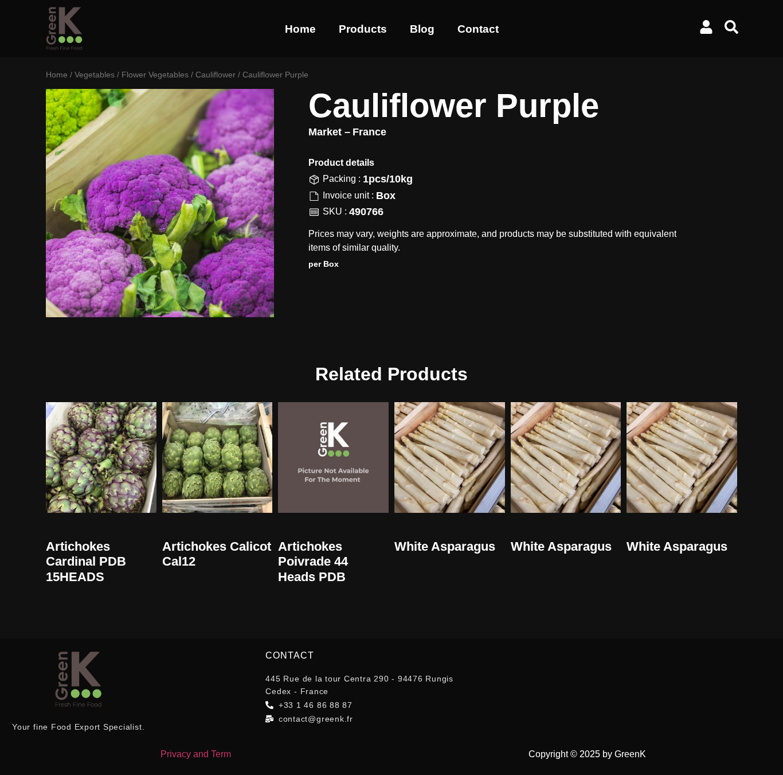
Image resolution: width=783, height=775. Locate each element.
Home (300, 29)
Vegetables (95, 74)
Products (363, 29)
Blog (422, 29)
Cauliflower (215, 74)
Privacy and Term (195, 754)
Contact (478, 29)
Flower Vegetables (155, 74)
